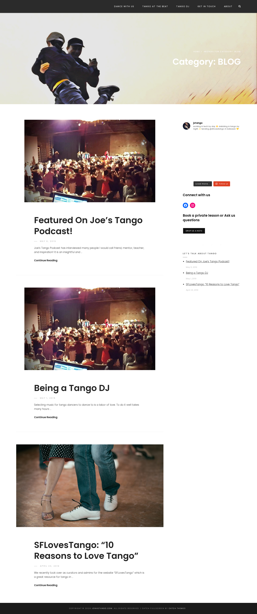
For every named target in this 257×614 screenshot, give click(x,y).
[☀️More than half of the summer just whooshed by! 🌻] (212, 173)
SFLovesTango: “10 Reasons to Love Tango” (86, 550)
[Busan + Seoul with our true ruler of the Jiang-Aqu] (212, 139)
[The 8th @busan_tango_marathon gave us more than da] (192, 150)
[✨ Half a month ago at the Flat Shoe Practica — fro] (231, 150)
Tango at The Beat (155, 6)
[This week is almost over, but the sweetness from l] (192, 139)
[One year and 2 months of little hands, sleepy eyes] (212, 162)
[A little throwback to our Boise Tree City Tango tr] (192, 173)
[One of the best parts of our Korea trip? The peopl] (231, 139)
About (228, 6)
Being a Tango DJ (72, 388)
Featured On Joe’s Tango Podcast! (88, 225)
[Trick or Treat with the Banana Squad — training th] (231, 162)
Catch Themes (177, 608)
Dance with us (124, 6)
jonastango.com (102, 608)
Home (196, 51)
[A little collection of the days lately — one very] (212, 150)
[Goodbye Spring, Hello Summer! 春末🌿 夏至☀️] (231, 173)
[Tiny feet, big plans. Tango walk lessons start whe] (192, 162)
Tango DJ (182, 6)
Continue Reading (45, 260)
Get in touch (207, 6)
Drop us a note (194, 231)
